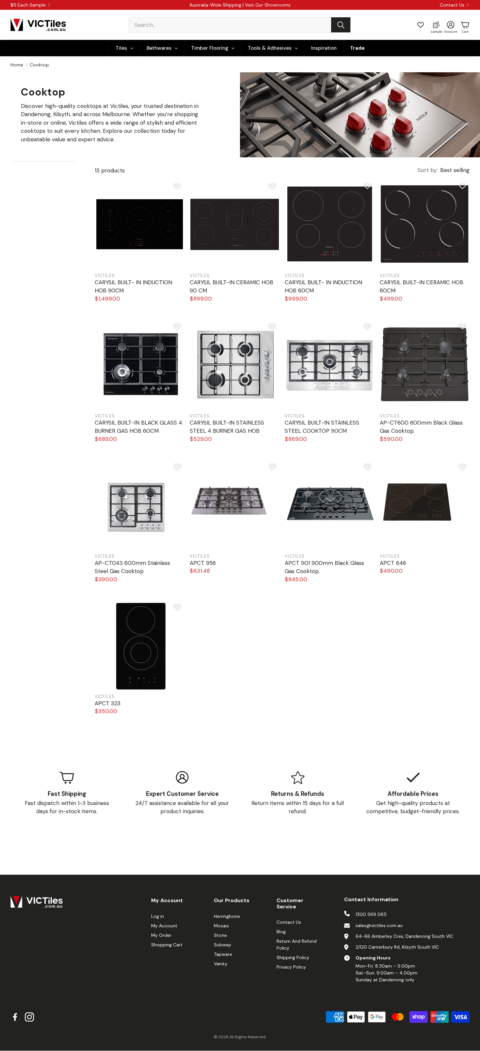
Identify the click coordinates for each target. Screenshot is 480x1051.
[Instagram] (29, 1017)
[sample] (436, 24)
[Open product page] (139, 225)
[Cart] (465, 24)
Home (16, 65)
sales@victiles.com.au (379, 925)
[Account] (450, 24)
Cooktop (39, 65)
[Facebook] (15, 1017)
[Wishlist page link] (420, 25)
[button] (239, 24)
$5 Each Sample (28, 5)
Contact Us (452, 5)
